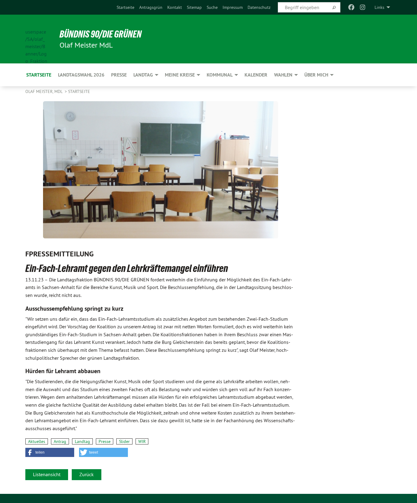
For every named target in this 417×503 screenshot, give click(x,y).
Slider (124, 441)
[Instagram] (362, 7)
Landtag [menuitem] (143, 75)
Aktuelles (36, 441)
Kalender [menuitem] (256, 75)
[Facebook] (351, 7)
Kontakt (174, 7)
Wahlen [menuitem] (283, 75)
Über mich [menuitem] (316, 75)
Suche (212, 7)
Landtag (82, 441)
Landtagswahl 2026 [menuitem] (81, 75)
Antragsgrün (150, 7)
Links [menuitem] (379, 7)
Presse (105, 441)
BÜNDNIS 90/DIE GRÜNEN (101, 34)
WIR (142, 441)
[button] (49, 452)
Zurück (86, 474)
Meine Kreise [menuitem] (180, 75)
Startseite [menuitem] (38, 75)
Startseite (125, 7)
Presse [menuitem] (119, 75)
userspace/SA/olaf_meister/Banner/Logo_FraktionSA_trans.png (36, 39)
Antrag (60, 441)
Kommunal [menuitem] (220, 75)
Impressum (233, 7)
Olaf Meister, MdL (44, 91)
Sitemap (194, 7)
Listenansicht (46, 474)
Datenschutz (259, 7)
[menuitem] (125, 7)
